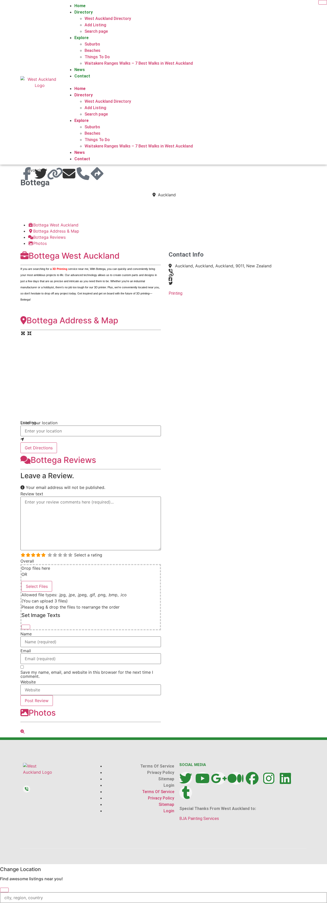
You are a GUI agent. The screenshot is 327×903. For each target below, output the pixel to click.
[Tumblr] (185, 792)
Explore (81, 37)
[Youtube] (202, 778)
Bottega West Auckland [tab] (55, 224)
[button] (185, 82)
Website (28, 682)
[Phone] (83, 173)
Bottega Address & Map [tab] (56, 231)
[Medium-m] (235, 778)
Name (26, 634)
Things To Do (97, 56)
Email (25, 651)
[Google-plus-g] (219, 778)
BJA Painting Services (199, 818)
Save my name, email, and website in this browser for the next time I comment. (86, 674)
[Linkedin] (285, 778)
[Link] (55, 173)
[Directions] (97, 173)
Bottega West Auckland (74, 256)
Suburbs (92, 44)
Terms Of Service (157, 766)
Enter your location (38, 423)
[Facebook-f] (26, 173)
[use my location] (90, 439)
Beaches (92, 50)
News (79, 69)
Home (80, 5)
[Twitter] (185, 778)
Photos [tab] (40, 243)
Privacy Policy (160, 772)
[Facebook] (252, 778)
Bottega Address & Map (72, 320)
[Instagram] (268, 778)
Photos (42, 713)
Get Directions (39, 447)
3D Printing (59, 268)
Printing (175, 293)
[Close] (25, 627)
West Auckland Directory (108, 18)
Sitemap (166, 778)
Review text (31, 494)
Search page (96, 31)
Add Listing (95, 24)
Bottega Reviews (63, 460)
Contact (82, 76)
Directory (83, 12)
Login (169, 785)
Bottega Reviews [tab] (49, 237)
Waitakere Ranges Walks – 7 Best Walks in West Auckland (139, 63)
